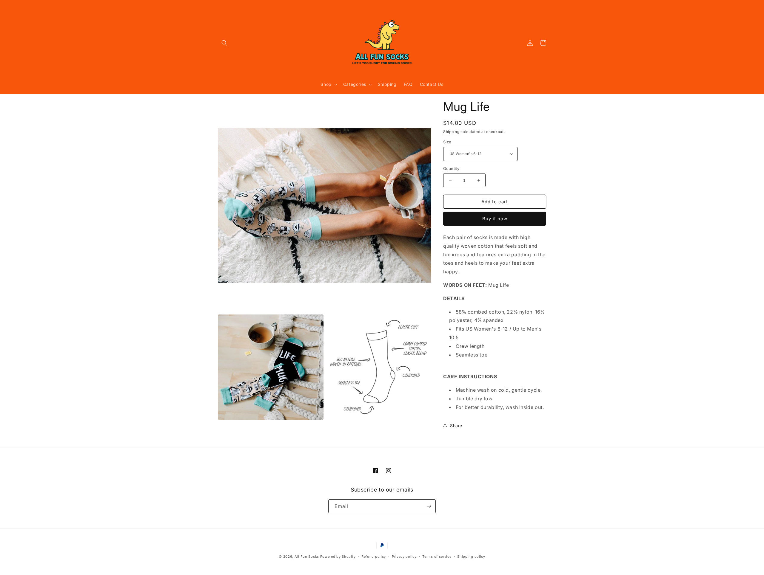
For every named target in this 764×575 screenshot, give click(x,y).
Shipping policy (471, 556)
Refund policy (373, 556)
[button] (224, 42)
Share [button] (456, 425)
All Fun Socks (307, 556)
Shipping (451, 131)
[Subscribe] (428, 506)
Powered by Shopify (338, 556)
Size (447, 142)
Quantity (451, 168)
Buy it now (494, 218)
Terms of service (436, 556)
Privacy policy (404, 556)
